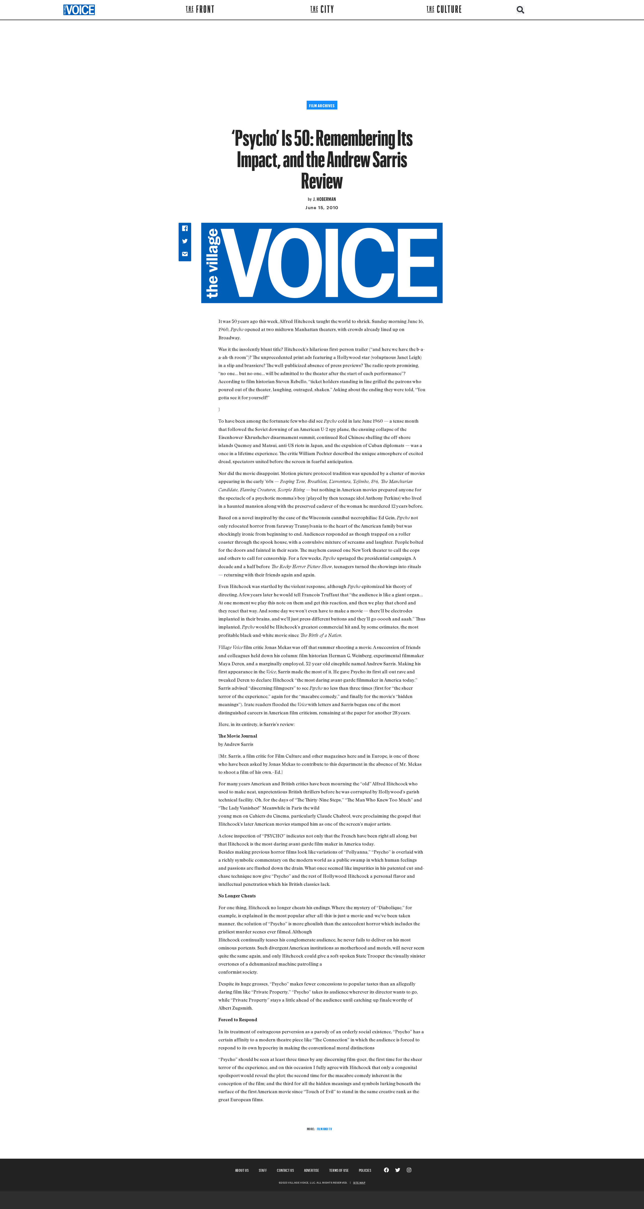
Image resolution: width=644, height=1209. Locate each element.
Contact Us (285, 1170)
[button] (520, 10)
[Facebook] (386, 1170)
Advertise (311, 1170)
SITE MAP (359, 1182)
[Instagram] (409, 1170)
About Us (242, 1170)
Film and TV (324, 1128)
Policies (365, 1170)
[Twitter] (398, 1170)
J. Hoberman (324, 198)
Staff (263, 1170)
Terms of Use (339, 1170)
